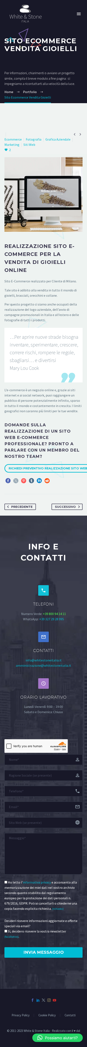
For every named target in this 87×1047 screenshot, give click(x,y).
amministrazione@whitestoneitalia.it (43, 665)
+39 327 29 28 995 (51, 619)
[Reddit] (47, 480)
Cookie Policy (47, 1015)
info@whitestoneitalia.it (44, 660)
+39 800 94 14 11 (54, 614)
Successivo (65, 507)
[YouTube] (54, 1000)
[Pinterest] (23, 480)
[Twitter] (15, 480)
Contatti (70, 1015)
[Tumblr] (31, 480)
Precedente (22, 507)
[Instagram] (49, 1000)
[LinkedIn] (39, 480)
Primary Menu (79, 14)
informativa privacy (37, 882)
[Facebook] (8, 480)
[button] (57, 1038)
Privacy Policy (21, 1015)
